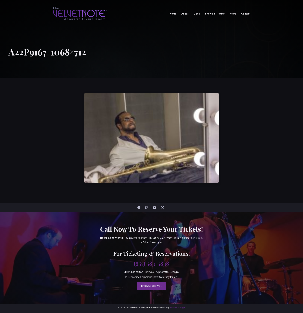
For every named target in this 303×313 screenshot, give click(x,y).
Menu (196, 13)
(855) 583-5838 (151, 263)
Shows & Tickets (215, 13)
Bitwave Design (177, 307)
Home (172, 13)
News (233, 13)
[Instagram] (147, 207)
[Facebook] (139, 207)
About (184, 13)
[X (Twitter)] (163, 207)
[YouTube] (155, 207)
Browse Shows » (151, 286)
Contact (245, 13)
